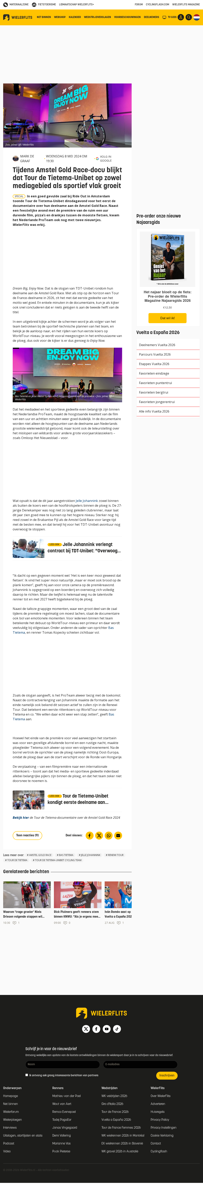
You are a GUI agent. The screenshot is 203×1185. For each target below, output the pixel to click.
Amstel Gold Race (40, 855)
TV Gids (172, 17)
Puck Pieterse (61, 1151)
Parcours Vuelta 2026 (155, 354)
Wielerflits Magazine (186, 4)
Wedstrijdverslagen (97, 17)
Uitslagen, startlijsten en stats (22, 1135)
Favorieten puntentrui (155, 383)
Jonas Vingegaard (64, 1127)
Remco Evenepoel (64, 1112)
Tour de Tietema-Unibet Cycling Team (58, 860)
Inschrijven (166, 1075)
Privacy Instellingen (163, 1127)
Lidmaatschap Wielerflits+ (76, 4)
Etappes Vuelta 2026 (154, 364)
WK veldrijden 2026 (114, 1096)
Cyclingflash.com (157, 4)
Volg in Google (106, 158)
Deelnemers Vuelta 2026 (157, 345)
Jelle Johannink (87, 501)
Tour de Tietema (17, 860)
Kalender (75, 17)
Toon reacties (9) (27, 835)
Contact (156, 1143)
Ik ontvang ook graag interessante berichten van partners (63, 1075)
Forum (139, 4)
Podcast (8, 1143)
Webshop (60, 17)
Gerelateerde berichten (26, 872)
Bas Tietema (66, 855)
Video (7, 1151)
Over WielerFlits (160, 1096)
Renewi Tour (116, 855)
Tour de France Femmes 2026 (121, 1127)
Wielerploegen (12, 1120)
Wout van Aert (61, 1104)
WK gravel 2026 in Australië (120, 1151)
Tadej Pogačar (61, 1120)
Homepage (10, 1096)
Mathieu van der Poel (66, 1096)
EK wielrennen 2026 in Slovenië (122, 1143)
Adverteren (158, 1104)
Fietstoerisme (47, 4)
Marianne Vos (61, 1143)
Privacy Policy (160, 1120)
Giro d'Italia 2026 (112, 1104)
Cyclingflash (159, 1151)
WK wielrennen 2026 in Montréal (123, 1135)
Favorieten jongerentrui (157, 402)
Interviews (10, 1127)
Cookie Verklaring (162, 1135)
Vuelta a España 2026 (116, 1120)
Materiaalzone (19, 4)
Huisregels (158, 1112)
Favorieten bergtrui (153, 392)
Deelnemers (151, 17)
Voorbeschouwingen (127, 17)
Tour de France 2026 (115, 1112)
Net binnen (44, 17)
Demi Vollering (61, 1135)
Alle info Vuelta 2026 (154, 411)
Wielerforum (11, 1112)
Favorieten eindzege (154, 373)
